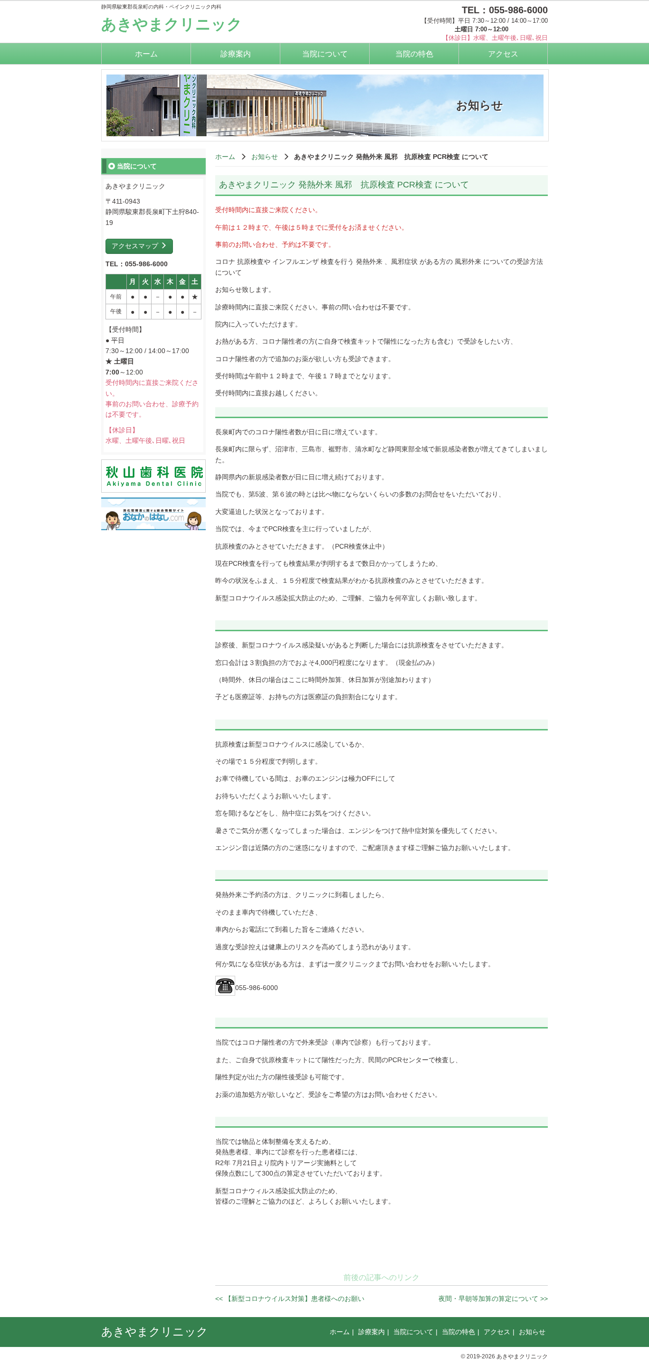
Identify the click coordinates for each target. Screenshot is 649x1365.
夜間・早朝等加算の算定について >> (493, 1298)
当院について (325, 54)
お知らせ (264, 156)
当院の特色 (414, 54)
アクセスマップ (136, 246)
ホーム (146, 54)
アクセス (503, 54)
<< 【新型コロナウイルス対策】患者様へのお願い (289, 1298)
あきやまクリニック (171, 24)
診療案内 (235, 54)
